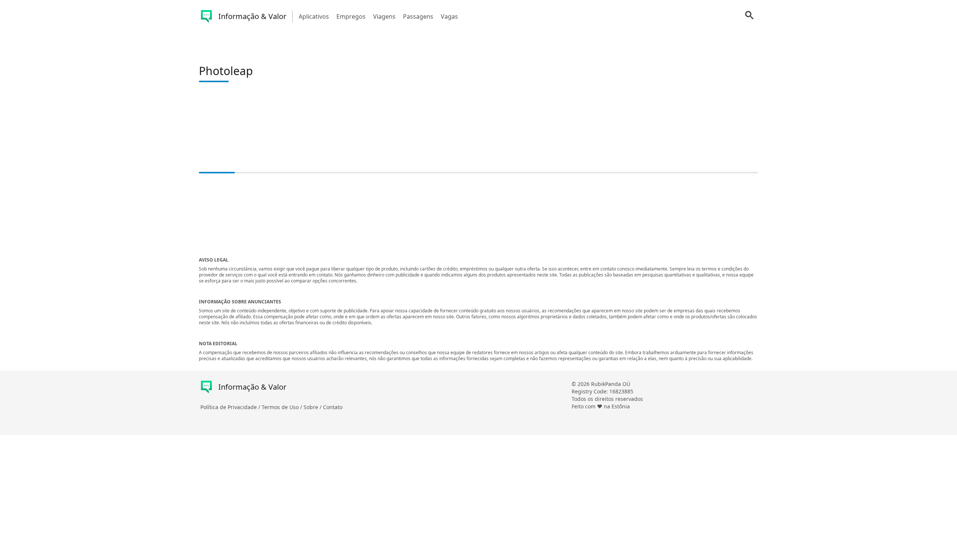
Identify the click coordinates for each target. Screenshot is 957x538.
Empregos (351, 16)
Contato (332, 407)
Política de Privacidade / (231, 407)
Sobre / (313, 407)
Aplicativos (314, 16)
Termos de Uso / (283, 407)
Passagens (418, 16)
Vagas (449, 16)
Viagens (384, 16)
